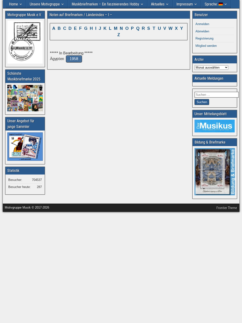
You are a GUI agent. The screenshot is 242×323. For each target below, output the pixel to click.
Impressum (184, 4)
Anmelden (202, 24)
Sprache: (212, 4)
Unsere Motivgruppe (45, 4)
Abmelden (202, 31)
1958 (74, 59)
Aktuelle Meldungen (208, 78)
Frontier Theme (226, 208)
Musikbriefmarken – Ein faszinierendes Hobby (105, 4)
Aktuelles (157, 4)
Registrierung (204, 38)
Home (13, 4)
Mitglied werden (206, 46)
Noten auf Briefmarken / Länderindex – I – (80, 15)
